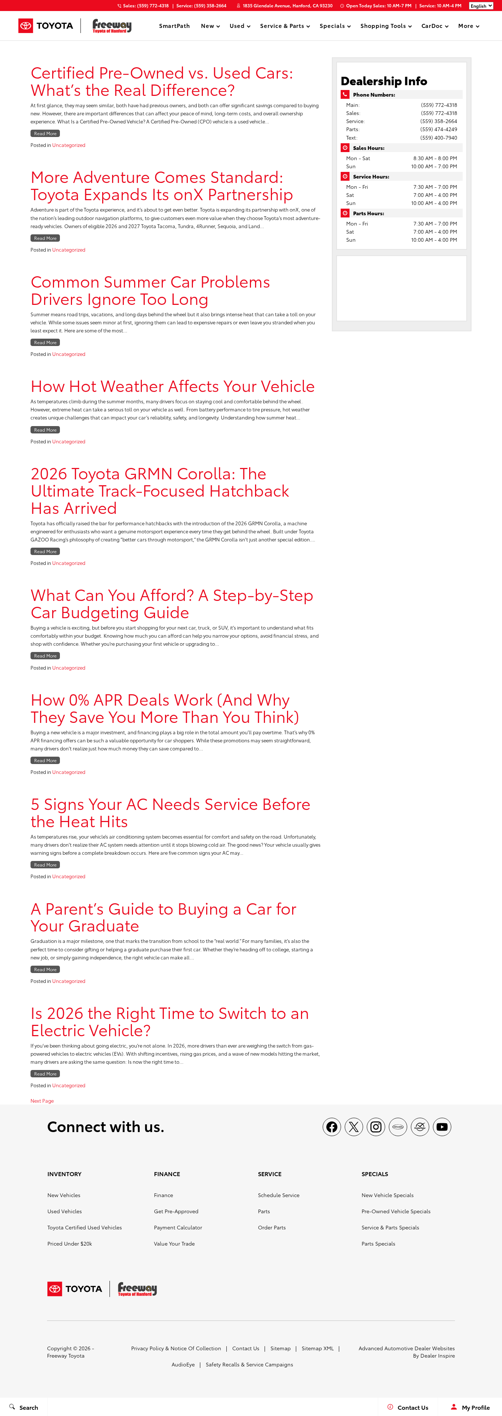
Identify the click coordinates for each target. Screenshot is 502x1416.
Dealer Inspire (437, 1355)
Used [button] (237, 26)
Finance (163, 1195)
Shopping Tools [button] (383, 26)
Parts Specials (378, 1243)
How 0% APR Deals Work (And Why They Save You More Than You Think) (165, 707)
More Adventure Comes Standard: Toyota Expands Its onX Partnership (162, 184)
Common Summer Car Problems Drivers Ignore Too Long (150, 289)
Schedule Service (279, 1195)
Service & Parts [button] (282, 26)
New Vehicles (63, 1195)
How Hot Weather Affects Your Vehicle (173, 385)
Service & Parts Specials (390, 1227)
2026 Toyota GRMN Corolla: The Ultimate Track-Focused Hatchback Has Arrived (160, 489)
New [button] (208, 26)
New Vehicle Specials (388, 1195)
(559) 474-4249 (438, 129)
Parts (264, 1211)
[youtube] (442, 1127)
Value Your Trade (174, 1243)
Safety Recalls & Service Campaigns (249, 1364)
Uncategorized (68, 144)
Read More (45, 133)
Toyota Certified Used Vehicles (84, 1227)
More (466, 26)
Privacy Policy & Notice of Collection (176, 1348)
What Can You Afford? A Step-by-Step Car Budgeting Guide (172, 602)
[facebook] (332, 1127)
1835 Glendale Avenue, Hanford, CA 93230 (288, 5)
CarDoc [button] (432, 26)
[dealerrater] (420, 1127)
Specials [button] (332, 26)
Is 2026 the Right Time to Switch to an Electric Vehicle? (170, 1020)
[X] (354, 1127)
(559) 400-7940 (438, 137)
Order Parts (272, 1227)
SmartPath (174, 25)
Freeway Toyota (66, 1355)
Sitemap (280, 1348)
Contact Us (245, 1348)
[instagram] (376, 1127)
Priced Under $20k (69, 1243)
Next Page (42, 1100)
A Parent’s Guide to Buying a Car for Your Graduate (164, 916)
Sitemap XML (318, 1348)
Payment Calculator (178, 1227)
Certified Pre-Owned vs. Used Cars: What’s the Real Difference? (162, 80)
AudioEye (183, 1364)
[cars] (398, 1127)
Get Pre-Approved (176, 1211)
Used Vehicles (64, 1211)
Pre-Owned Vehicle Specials (396, 1211)
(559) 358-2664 (438, 121)
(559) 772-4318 (439, 104)
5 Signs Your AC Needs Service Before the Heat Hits (171, 811)
